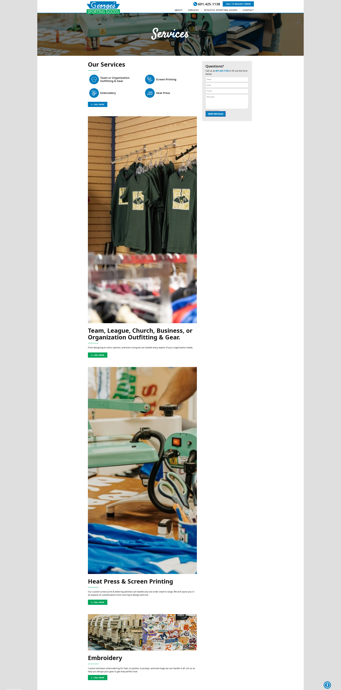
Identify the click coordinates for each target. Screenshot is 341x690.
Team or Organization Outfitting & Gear (114, 79)
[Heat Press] (150, 93)
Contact (248, 10)
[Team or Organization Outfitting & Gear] (94, 79)
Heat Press (163, 93)
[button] (327, 685)
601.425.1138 (209, 4)
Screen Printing (166, 79)
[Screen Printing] (150, 79)
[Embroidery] (94, 93)
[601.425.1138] (195, 4)
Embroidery (108, 93)
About (179, 10)
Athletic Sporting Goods (220, 10)
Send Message (215, 113)
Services (193, 10)
